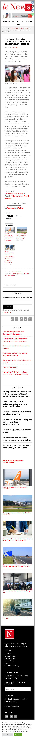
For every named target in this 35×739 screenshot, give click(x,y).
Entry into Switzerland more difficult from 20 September (9, 237)
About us (8, 654)
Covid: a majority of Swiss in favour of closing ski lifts (17, 591)
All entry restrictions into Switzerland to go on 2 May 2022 (17, 617)
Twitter (21, 208)
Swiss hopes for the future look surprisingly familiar (17, 413)
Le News (17, 7)
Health (14, 272)
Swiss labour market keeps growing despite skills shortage (17, 439)
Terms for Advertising (10, 367)
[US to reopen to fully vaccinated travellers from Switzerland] (22, 230)
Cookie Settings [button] (7, 734)
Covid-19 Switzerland (19, 273)
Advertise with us (10, 676)
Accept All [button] (18, 734)
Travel (19, 272)
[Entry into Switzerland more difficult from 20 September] (10, 230)
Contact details (10, 656)
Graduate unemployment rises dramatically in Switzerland (16, 446)
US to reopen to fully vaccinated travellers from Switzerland (17, 513)
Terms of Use (9, 661)
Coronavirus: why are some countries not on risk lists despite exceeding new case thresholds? (17, 565)
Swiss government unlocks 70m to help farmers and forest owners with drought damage (17, 394)
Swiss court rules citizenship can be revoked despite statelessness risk (17, 422)
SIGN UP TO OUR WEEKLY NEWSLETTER (13, 462)
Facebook (11, 208)
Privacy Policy (7, 312)
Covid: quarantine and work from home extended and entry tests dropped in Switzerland (9, 256)
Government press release (14, 194)
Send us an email (10, 658)
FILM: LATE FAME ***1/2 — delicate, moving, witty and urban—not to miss (15, 404)
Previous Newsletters (12, 706)
